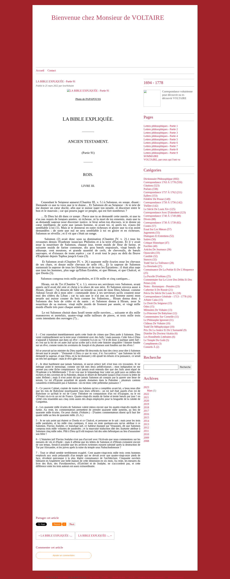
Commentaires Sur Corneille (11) (161, 316)
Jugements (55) (152, 232)
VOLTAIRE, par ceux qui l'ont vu (162, 159)
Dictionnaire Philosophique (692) (161, 178)
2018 (146, 407)
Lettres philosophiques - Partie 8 (161, 149)
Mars (149, 390)
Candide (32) (151, 256)
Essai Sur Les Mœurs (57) (157, 229)
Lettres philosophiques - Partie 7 (161, 146)
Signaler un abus (119, 577)
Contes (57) (150, 225)
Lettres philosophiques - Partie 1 (161, 126)
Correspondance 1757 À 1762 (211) (163, 192)
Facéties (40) (150, 246)
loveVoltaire (63, 577)
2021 (146, 397)
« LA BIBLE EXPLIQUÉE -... (55, 535)
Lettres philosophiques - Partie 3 (161, 132)
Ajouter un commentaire (64, 555)
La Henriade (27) (153, 266)
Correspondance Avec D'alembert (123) (165, 212)
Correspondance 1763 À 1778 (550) (163, 182)
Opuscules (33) (152, 252)
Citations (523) (151, 185)
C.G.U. (132, 577)
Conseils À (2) (151, 346)
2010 (146, 434)
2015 (146, 417)
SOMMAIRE (151, 156)
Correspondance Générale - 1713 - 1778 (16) (167, 296)
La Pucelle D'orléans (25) (157, 276)
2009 (146, 437)
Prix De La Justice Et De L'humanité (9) (165, 330)
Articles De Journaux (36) (157, 249)
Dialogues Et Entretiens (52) (159, 236)
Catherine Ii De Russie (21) (158, 289)
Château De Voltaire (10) (157, 323)
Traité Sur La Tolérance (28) (159, 262)
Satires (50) (150, 239)
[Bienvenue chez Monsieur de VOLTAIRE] (152, 98)
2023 (146, 387)
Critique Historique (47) (156, 242)
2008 (146, 441)
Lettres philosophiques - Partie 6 (161, 142)
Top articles (94, 577)
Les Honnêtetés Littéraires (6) (159, 336)
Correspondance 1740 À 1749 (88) (162, 215)
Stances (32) (150, 259)
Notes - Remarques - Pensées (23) (162, 286)
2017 (146, 410)
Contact (51, 70)
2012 (146, 427)
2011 (146, 430)
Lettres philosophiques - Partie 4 (161, 136)
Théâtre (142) (151, 205)
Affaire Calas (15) (153, 299)
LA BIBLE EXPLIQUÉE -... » (95, 535)
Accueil (40, 70)
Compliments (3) (152, 343)
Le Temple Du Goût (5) (156, 340)
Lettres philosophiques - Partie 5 (161, 139)
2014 (146, 420)
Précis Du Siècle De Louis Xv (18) (162, 293)
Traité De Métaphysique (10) (159, 326)
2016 (146, 414)
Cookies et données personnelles (152, 577)
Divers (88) (150, 219)
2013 (146, 424)
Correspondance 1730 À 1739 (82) (162, 222)
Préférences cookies (176, 577)
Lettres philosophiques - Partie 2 (161, 129)
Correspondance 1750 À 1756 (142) (163, 202)
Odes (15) (149, 306)
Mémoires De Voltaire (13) (158, 309)
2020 (146, 400)
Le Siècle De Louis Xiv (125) (159, 209)
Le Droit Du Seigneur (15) (158, 303)
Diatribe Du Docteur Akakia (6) (160, 333)
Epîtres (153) (150, 195)
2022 (146, 393)
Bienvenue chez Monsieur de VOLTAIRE (107, 17)
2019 (146, 404)
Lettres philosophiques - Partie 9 (161, 152)
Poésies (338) (151, 189)
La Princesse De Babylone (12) (160, 313)
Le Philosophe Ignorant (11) (158, 320)
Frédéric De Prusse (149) (157, 199)
